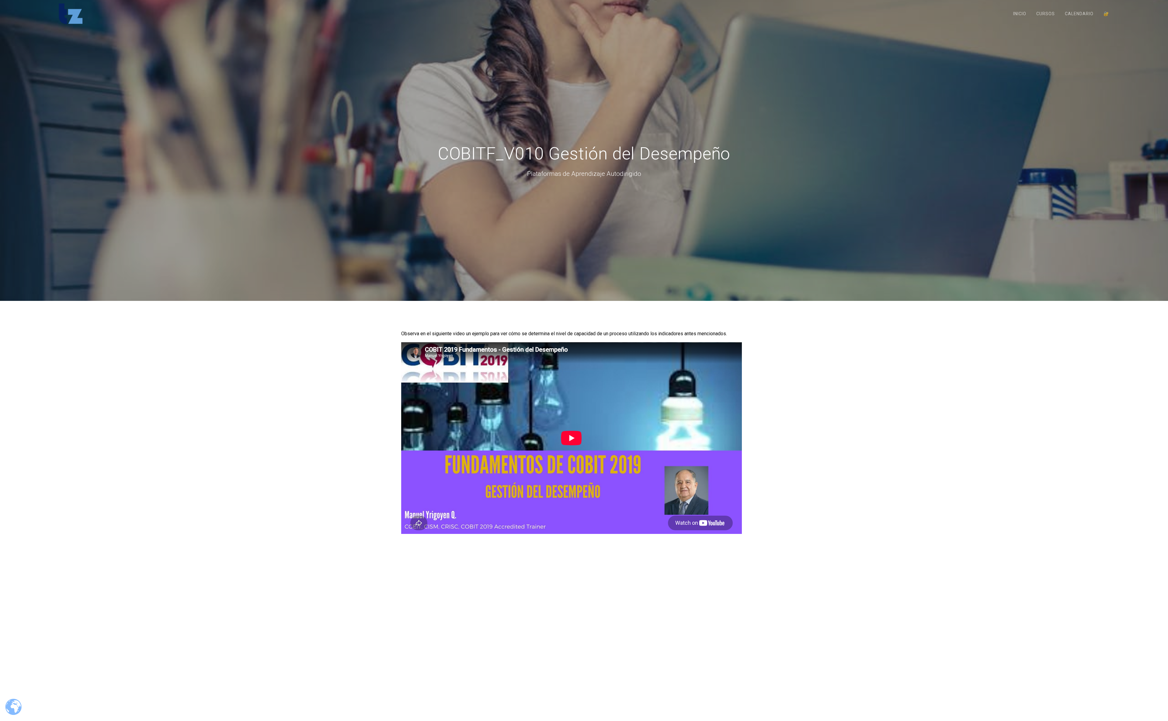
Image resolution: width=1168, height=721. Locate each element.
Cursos (1045, 13)
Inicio (1019, 13)
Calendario (1079, 13)
